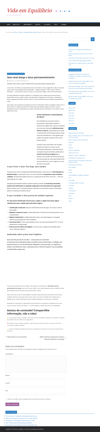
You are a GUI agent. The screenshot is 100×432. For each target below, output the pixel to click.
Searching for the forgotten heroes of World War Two (21, 425)
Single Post (16, 24)
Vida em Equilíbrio (29, 10)
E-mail (7, 383)
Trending (71, 188)
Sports (70, 170)
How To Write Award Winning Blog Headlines (80, 60)
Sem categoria (72, 167)
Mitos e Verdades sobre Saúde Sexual (16, 73)
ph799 (70, 86)
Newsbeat (71, 142)
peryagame (71, 74)
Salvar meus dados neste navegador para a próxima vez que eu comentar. (29, 399)
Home (8, 24)
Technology (71, 180)
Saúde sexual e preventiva (75, 165)
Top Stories (71, 185)
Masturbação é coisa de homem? (17, 337)
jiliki (69, 96)
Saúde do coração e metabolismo (77, 155)
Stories (70, 172)
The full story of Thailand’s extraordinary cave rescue (21, 416)
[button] (20, 24)
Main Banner (27, 24)
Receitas (71, 147)
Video (70, 196)
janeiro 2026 (72, 108)
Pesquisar (93, 39)
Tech (70, 177)
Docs (55, 24)
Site (6, 391)
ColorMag (32, 429)
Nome (7, 375)
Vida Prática (71, 193)
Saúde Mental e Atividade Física (76, 158)
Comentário (9, 354)
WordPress (41, 429)
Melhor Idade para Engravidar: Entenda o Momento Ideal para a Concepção (52, 338)
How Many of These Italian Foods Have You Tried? (81, 58)
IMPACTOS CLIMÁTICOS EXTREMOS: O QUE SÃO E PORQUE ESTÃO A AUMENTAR (80, 76)
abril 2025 (71, 121)
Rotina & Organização (74, 150)
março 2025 (72, 123)
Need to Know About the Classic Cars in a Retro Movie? (21, 418)
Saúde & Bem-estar (74, 153)
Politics (70, 145)
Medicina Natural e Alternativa (76, 133)
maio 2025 (71, 118)
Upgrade (63, 24)
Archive (37, 24)
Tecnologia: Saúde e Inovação (76, 183)
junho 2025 (71, 115)
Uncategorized (72, 190)
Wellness (71, 198)
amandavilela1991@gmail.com (22, 81)
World (70, 201)
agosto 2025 (72, 110)
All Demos (47, 24)
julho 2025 (71, 113)
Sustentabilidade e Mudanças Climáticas (79, 175)
